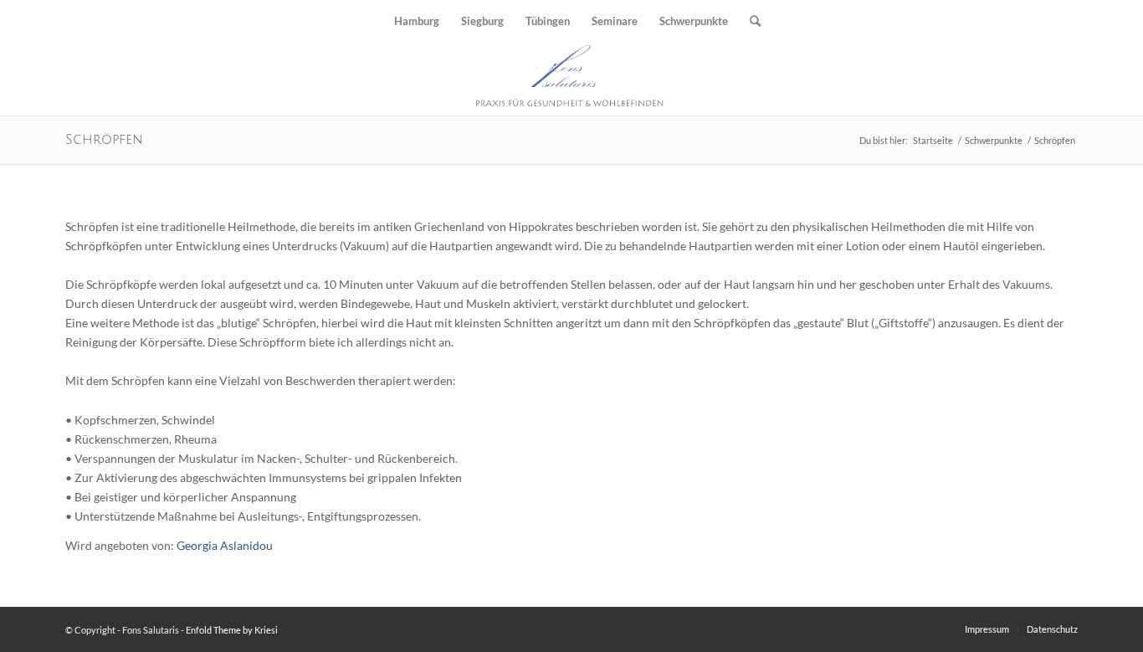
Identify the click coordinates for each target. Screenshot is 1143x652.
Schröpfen (104, 139)
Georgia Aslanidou (225, 545)
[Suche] (750, 21)
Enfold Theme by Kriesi (232, 629)
